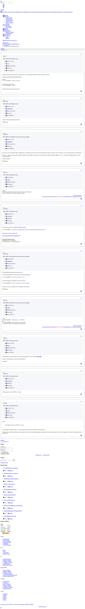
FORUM (7, 25)
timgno (8, 345)
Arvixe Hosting (21, 604)
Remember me (5, 452)
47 (81, 298)
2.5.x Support (6, 45)
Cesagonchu (9, 216)
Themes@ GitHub (7, 561)
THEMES (6, 29)
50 (81, 401)
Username (3, 446)
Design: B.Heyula (42, 606)
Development (41, 12)
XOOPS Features (9, 20)
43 (81, 131)
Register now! (39, 455)
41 (81, 54)
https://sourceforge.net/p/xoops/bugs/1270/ (11, 235)
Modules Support (27, 12)
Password (3, 449)
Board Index (8, 26)
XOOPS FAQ (7, 34)
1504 (11, 350)
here (20, 392)
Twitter (4, 599)
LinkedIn (5, 595)
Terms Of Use (9, 21)
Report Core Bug (6, 588)
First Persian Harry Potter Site (48, 196)
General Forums (11, 12)
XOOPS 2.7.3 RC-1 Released (9, 484)
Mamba (11, 470)
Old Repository (9, 33)
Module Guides (6, 553)
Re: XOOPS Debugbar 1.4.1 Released (11, 468)
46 (81, 250)
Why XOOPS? (9, 19)
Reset (8, 453)
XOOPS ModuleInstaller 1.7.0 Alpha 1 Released (13, 510)
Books (4, 550)
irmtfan (8, 179)
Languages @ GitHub (7, 562)
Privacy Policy (10, 604)
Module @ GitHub (10, 32)
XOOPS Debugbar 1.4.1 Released (10, 489)
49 (81, 370)
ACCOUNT (7, 35)
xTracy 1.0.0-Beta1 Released (9, 500)
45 (81, 205)
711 (11, 68)
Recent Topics (9, 27)
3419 (11, 184)
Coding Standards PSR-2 (8, 576)
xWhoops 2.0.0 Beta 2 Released (10, 494)
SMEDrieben (9, 108)
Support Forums (6, 563)
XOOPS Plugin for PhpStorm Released (11, 478)
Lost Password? (46, 455)
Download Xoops (7, 559)
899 (11, 220)
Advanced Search (4, 462)
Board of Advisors (7, 541)
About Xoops (6, 539)
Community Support (19, 12)
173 (11, 113)
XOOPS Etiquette (7, 545)
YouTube (5, 597)
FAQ (4, 551)
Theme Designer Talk (67, 12)
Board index (5, 42)
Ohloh (4, 598)
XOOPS (6, 16)
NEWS (6, 28)
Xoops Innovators (7, 542)
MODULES (7, 31)
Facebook (5, 593)
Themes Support (34, 12)
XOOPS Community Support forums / (11, 43)
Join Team (5, 582)
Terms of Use (3, 604)
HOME (6, 15)
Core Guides (5, 552)
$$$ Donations (6, 581)
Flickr (4, 596)
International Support (48, 12)
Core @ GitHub (6, 570)
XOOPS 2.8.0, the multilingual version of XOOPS (13, 505)
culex (8, 63)
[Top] (81, 91)
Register (7, 38)
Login (7, 37)
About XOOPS (9, 17)
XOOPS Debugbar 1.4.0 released (10, 516)
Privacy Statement (9, 22)
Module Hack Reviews (58, 12)
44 (81, 170)
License (7, 23)
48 (81, 336)
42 (81, 98)
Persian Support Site (67, 196)
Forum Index (5, 12)
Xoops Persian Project (77, 196)
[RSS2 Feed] (29, 604)
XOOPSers (5, 543)
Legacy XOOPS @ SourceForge (10, 575)
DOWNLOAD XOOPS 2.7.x (10, 40)
